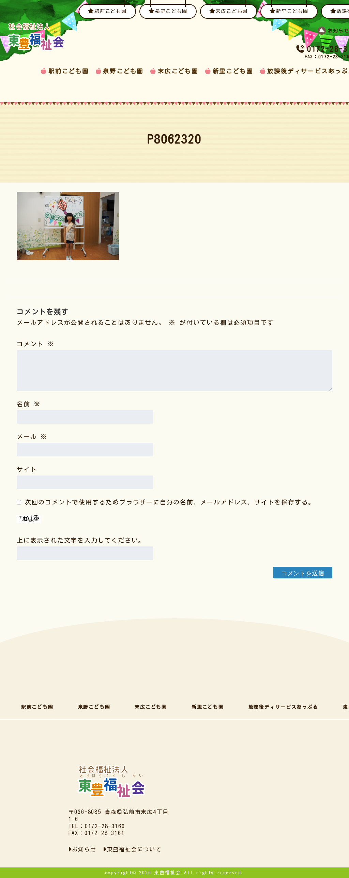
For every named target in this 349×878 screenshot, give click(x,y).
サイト (27, 469)
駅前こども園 (68, 71)
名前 (29, 404)
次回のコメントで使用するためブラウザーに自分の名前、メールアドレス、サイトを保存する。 (170, 502)
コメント (36, 344)
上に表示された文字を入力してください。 (81, 540)
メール (32, 437)
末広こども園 (178, 71)
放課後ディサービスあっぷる (283, 707)
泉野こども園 (123, 71)
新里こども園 (233, 71)
